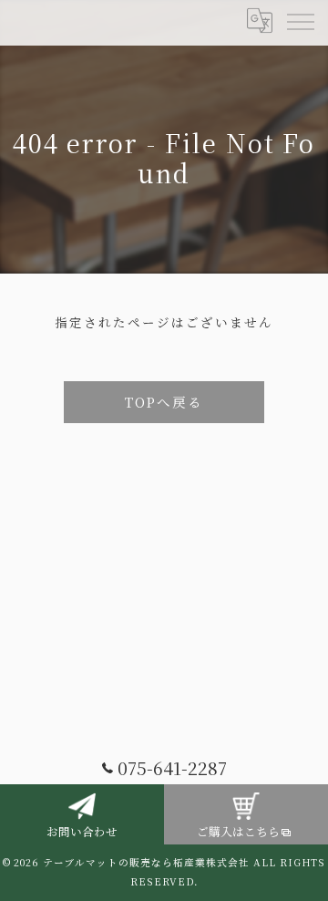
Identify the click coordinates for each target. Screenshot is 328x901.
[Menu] (300, 20)
